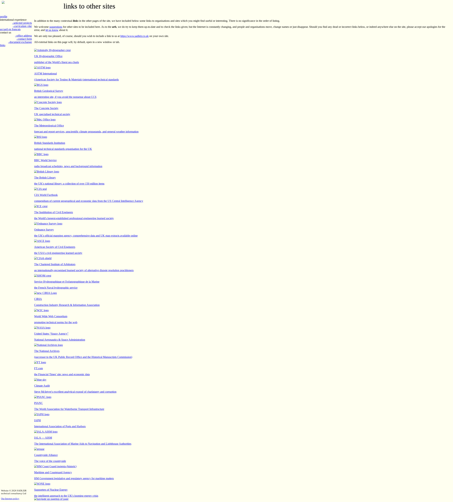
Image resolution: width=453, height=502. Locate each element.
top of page (62, 498)
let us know (51, 29)
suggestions (55, 26)
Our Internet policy (10, 498)
